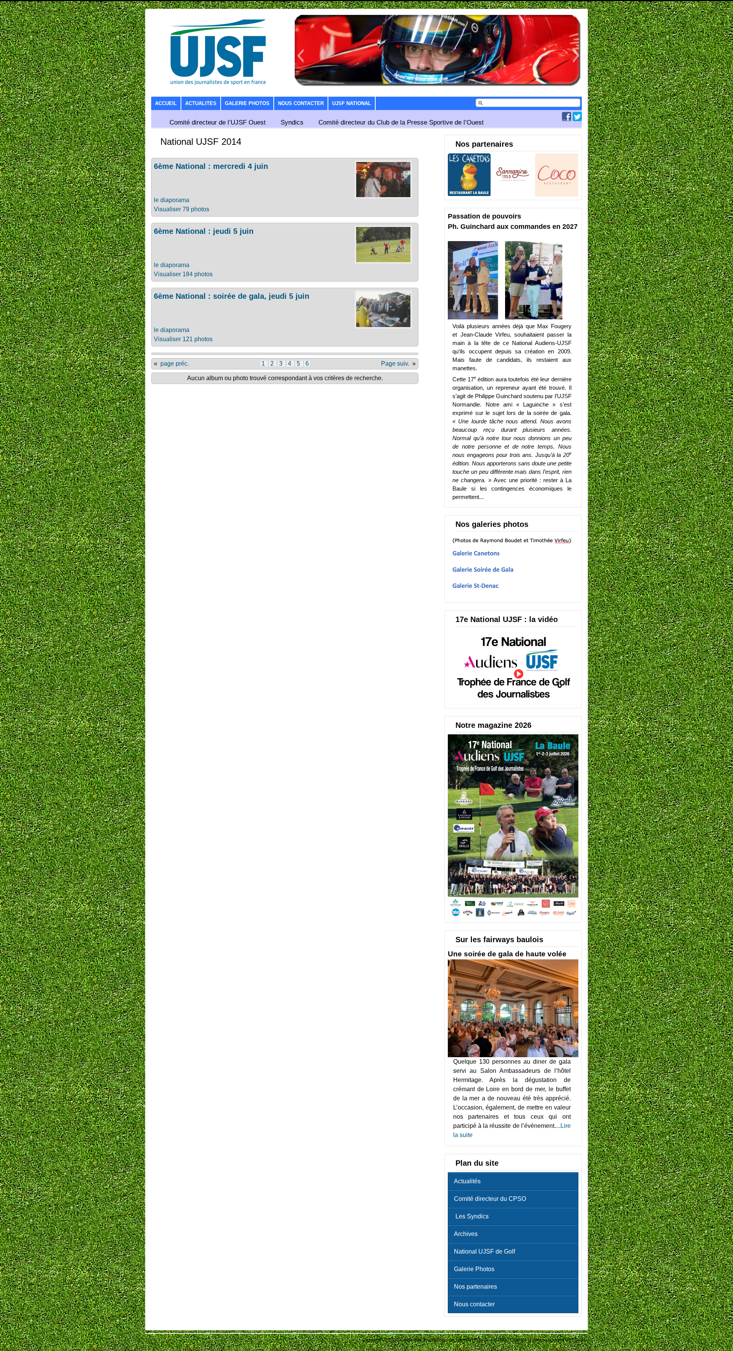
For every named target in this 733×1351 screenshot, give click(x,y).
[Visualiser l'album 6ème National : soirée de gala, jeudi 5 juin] (383, 326)
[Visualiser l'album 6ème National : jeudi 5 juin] (383, 261)
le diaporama (171, 200)
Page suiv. (395, 363)
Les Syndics (471, 1216)
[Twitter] (577, 119)
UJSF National (351, 103)
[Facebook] (566, 119)
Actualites (200, 103)
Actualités (467, 1181)
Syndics (292, 122)
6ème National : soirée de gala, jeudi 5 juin (231, 296)
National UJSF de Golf (484, 1251)
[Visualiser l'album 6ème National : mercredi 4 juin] (383, 196)
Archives (466, 1234)
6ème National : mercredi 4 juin (211, 166)
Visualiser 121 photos (183, 339)
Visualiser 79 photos (181, 209)
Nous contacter (301, 103)
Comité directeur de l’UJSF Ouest (218, 122)
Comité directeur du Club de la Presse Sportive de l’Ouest (401, 122)
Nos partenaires (475, 1286)
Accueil (166, 103)
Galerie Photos (247, 103)
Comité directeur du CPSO (490, 1198)
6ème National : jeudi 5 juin (203, 231)
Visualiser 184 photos (183, 274)
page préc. (174, 363)
